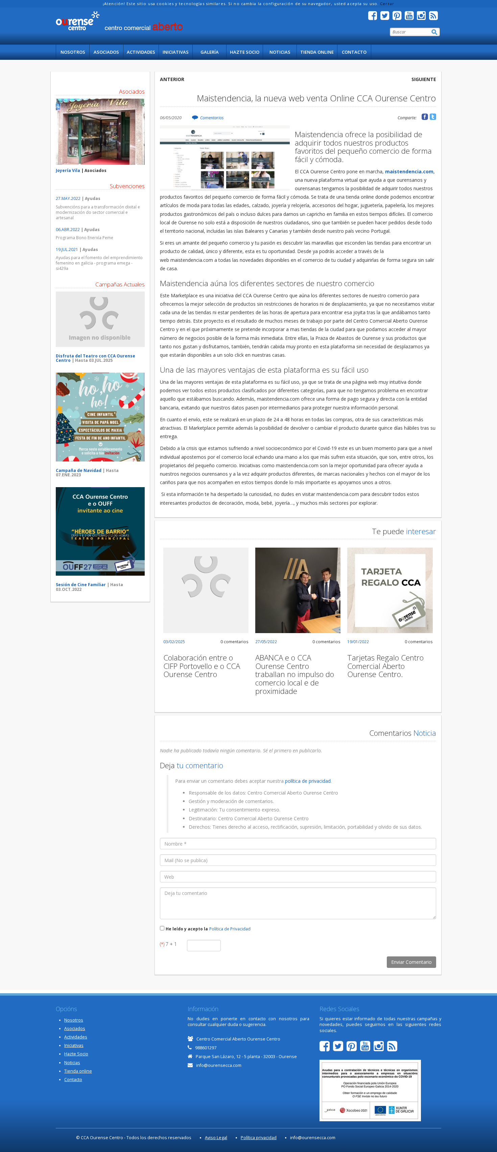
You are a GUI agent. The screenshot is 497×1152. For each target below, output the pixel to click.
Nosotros (73, 52)
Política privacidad (259, 1138)
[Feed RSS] (435, 17)
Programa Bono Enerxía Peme (84, 238)
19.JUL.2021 (67, 249)
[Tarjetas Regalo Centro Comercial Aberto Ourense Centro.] (389, 590)
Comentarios (211, 118)
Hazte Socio (244, 52)
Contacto (354, 52)
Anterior (172, 79)
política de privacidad (308, 781)
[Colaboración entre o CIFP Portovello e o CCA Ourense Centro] (206, 590)
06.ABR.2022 (68, 229)
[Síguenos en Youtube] (411, 17)
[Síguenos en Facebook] (374, 17)
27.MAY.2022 (68, 198)
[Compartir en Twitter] (433, 117)
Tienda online (317, 52)
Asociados (106, 52)
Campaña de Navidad (78, 470)
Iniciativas (176, 52)
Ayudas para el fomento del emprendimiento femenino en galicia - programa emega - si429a (99, 263)
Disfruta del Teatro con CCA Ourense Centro (95, 358)
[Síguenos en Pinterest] (399, 17)
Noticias (279, 52)
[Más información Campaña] (100, 319)
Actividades (141, 52)
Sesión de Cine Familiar (81, 584)
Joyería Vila (68, 170)
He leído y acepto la (187, 928)
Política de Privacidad (230, 928)
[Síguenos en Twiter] (386, 17)
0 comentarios (234, 641)
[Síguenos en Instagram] (423, 17)
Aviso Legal (216, 1138)
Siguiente (423, 79)
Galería (209, 52)
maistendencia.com (409, 171)
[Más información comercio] (100, 132)
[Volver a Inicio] (119, 21)
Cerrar (387, 3)
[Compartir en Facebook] (425, 117)
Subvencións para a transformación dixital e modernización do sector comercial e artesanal (98, 212)
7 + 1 (168, 944)
